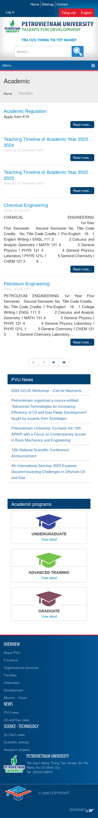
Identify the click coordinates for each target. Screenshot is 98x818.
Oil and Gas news (17, 719)
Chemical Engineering (26, 205)
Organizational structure (21, 667)
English (86, 12)
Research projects (17, 749)
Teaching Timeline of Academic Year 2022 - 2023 (47, 175)
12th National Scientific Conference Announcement (40, 452)
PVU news (11, 712)
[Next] (54, 362)
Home (34, 4)
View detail (49, 539)
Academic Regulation (25, 111)
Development (13, 690)
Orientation (12, 682)
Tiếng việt (69, 12)
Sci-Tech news (14, 734)
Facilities (10, 675)
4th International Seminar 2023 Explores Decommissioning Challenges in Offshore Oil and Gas (48, 471)
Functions (11, 660)
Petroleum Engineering (27, 283)
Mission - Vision (15, 697)
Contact (62, 4)
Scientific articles (16, 742)
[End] (64, 362)
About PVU (12, 652)
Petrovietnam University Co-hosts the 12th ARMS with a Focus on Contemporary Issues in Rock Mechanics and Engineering (48, 434)
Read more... (82, 124)
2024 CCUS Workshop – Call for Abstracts (46, 390)
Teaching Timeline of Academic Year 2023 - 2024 (47, 142)
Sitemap (48, 4)
